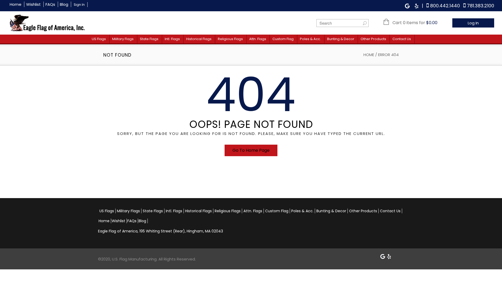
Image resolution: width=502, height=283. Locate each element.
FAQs (50, 4)
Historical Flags (199, 38)
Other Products (373, 38)
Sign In (79, 4)
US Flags (99, 38)
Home (15, 4)
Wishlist (33, 4)
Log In (473, 23)
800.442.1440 (445, 5)
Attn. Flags (257, 38)
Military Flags (123, 38)
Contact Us (401, 38)
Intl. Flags (172, 38)
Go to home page (251, 150)
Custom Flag (283, 38)
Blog (64, 4)
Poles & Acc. (310, 38)
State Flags (149, 38)
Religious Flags (230, 38)
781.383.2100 (480, 5)
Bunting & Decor (340, 38)
